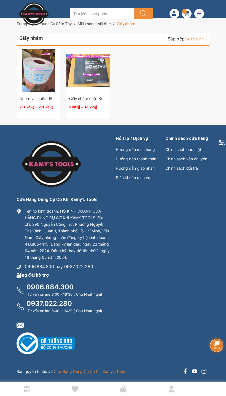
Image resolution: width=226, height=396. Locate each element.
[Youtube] (194, 372)
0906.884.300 (50, 287)
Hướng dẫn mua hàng (135, 149)
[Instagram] (204, 372)
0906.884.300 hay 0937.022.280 (59, 266)
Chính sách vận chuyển (186, 158)
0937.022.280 (49, 303)
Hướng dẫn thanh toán (136, 158)
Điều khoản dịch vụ (133, 177)
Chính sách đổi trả (181, 168)
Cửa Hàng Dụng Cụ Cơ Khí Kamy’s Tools (90, 371)
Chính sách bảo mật (183, 149)
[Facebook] (185, 372)
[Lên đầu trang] (217, 373)
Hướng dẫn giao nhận (135, 168)
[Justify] (142, 13)
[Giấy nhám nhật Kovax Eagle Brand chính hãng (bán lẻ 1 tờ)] (88, 70)
